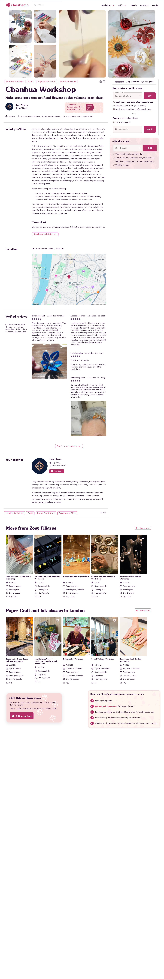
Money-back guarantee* (106, 706)
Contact (144, 5)
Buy (150, 96)
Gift (150, 148)
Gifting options (21, 716)
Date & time (118, 92)
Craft (30, 81)
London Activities (15, 81)
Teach (134, 5)
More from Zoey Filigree (31, 528)
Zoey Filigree (22, 105)
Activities (107, 5)
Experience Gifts (68, 81)
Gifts (121, 5)
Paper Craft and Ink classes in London (45, 610)
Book (149, 129)
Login (155, 5)
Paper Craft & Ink (46, 81)
